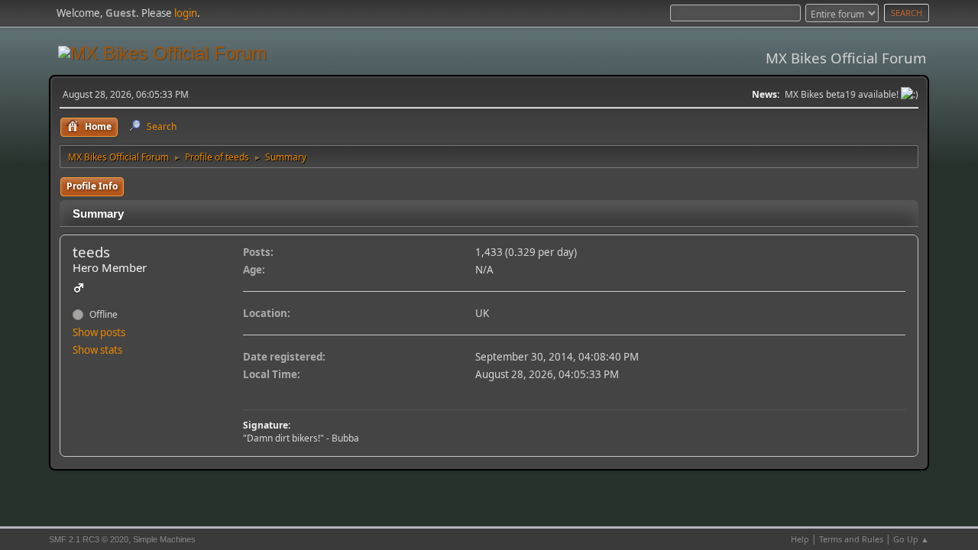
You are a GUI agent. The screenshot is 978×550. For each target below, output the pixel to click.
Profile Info (92, 186)
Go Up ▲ (911, 539)
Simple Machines (164, 539)
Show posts (99, 332)
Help (800, 539)
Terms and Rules (851, 539)
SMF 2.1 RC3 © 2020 (88, 539)
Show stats (97, 350)
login (185, 13)
